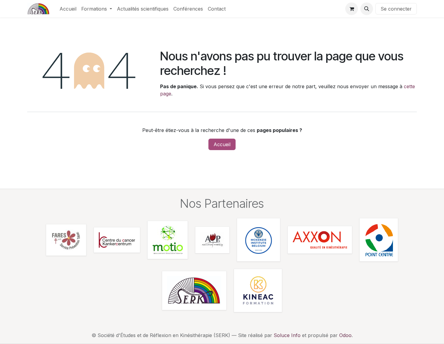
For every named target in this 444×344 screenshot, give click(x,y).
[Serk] (194, 290)
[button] (366, 8)
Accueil (222, 144)
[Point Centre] (378, 240)
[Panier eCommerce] (351, 8)
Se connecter (396, 9)
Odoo (345, 335)
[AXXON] (320, 240)
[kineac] (258, 290)
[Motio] (167, 240)
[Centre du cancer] (117, 240)
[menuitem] (68, 9)
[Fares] (66, 240)
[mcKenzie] (258, 240)
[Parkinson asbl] (212, 240)
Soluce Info (287, 335)
